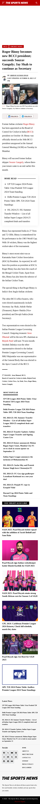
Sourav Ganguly (16, 162)
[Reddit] (4, 761)
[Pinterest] (16, 753)
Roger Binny (29, 124)
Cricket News (16, 46)
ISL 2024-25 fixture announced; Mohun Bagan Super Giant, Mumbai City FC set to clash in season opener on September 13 (19, 739)
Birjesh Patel (7, 341)
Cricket (4, 381)
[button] (4, 3)
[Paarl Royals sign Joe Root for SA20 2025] (20, 644)
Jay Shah (20, 381)
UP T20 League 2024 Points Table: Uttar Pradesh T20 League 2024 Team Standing (18, 188)
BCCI (5, 46)
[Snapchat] (16, 757)
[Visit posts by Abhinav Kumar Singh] (4, 78)
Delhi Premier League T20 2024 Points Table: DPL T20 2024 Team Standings (20, 201)
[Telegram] (8, 761)
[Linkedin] (8, 757)
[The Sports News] (17, 3)
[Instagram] (4, 757)
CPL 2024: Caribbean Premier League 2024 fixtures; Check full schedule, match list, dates (19, 626)
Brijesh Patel (31, 378)
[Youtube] (12, 753)
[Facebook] (4, 753)
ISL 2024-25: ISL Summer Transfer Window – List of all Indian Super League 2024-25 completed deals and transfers (19, 722)
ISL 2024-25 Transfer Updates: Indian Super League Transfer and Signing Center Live (19, 434)
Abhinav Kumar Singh (19, 75)
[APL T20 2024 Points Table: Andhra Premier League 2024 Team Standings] (20, 674)
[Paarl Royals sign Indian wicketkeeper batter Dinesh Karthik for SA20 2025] (20, 550)
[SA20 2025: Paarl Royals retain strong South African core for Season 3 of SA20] (20, 580)
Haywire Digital (20, 801)
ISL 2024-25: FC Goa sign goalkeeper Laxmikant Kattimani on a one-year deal (18, 476)
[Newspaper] (12, 761)
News (25, 381)
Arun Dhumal (16, 375)
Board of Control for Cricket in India (14, 378)
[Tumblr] (12, 757)
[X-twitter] (8, 753)
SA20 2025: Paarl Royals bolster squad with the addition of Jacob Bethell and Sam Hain (19, 533)
